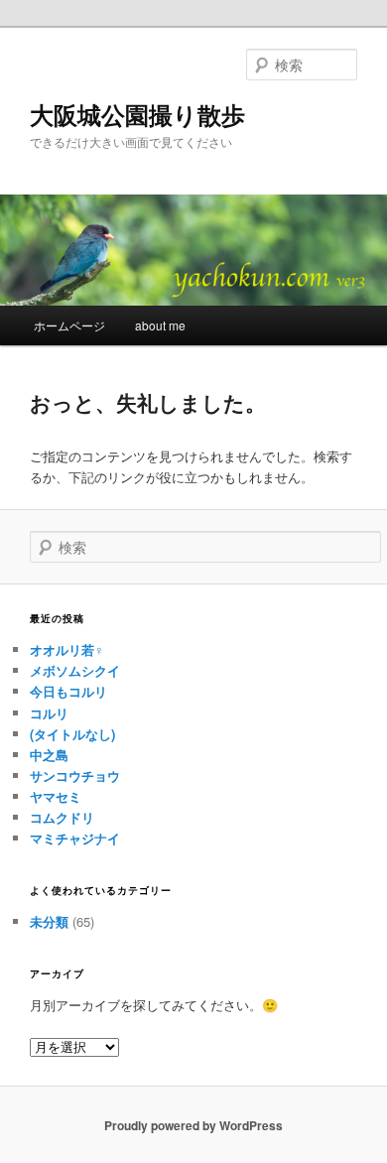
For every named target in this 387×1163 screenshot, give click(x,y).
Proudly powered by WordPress (193, 1125)
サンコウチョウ (75, 775)
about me (160, 325)
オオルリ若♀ (67, 649)
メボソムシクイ (75, 670)
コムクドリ (62, 817)
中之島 (49, 754)
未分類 (49, 921)
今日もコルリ (68, 691)
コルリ (49, 713)
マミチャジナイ (75, 838)
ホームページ (69, 325)
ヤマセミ (55, 796)
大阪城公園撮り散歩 (137, 114)
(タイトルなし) (72, 733)
